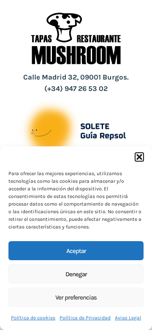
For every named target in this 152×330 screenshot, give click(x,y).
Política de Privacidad (85, 318)
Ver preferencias (76, 297)
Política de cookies (33, 318)
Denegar (76, 274)
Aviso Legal (128, 318)
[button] (139, 157)
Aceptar (76, 251)
